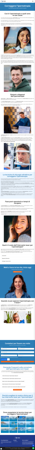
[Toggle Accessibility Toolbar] (33, 445)
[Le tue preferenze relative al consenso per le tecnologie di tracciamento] (1, 448)
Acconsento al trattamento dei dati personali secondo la (11, 357)
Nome (2, 347)
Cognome (19, 347)
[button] (33, 448)
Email (2, 350)
